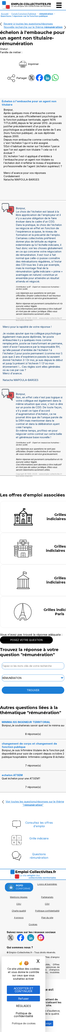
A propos (19, 917)
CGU (18, 904)
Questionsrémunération (39, 855)
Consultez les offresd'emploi (39, 824)
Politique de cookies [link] (24, 1023)
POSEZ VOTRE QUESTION (26, 640)
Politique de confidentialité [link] (23, 1015)
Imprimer (33, 64)
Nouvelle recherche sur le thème (33, 27)
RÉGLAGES (23, 1006)
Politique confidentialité (47, 910)
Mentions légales (18, 897)
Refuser (23, 998)
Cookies (33, 924)
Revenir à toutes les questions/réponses (28, 23)
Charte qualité (19, 910)
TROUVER (33, 690)
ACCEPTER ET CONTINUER (23, 990)
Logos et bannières (47, 884)
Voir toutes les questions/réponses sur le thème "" (35, 803)
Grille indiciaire (39, 838)
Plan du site (47, 917)
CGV (47, 904)
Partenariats (47, 897)
